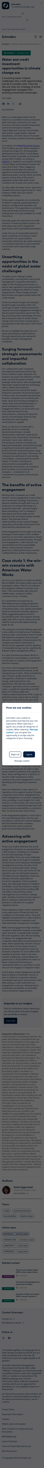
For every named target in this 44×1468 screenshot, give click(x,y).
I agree (29, 754)
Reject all (15, 754)
